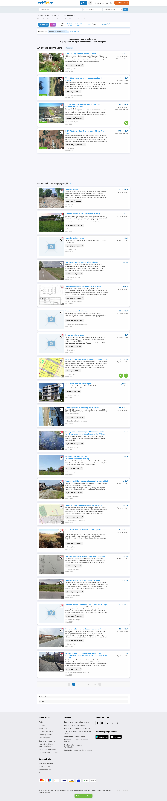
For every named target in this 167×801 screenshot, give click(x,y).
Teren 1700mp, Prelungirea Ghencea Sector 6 (83, 505)
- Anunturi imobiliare (76, 725)
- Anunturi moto (74, 737)
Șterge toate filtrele (75, 31)
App (84, 3)
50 (70, 184)
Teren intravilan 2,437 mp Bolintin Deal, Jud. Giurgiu (86, 605)
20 (67, 184)
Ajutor (41, 722)
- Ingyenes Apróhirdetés (73, 746)
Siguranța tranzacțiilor (47, 741)
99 (88, 684)
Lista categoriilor (45, 738)
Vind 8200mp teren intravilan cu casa (80, 54)
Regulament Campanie (47, 749)
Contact (42, 725)
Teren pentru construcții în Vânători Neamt (82, 262)
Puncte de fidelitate (46, 763)
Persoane (70, 24)
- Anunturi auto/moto (76, 722)
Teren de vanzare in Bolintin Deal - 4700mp (82, 580)
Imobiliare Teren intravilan (57, 32)
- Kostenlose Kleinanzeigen (78, 750)
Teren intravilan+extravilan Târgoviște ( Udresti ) (85, 556)
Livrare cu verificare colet (48, 752)
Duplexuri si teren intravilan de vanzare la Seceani (85, 629)
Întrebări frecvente (46, 731)
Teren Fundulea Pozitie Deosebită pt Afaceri (83, 286)
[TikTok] (117, 723)
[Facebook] (97, 723)
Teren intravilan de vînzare (76, 311)
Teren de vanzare (72, 189)
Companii (78, 24)
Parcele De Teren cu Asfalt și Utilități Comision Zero (86, 359)
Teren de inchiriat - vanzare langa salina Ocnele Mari (86, 481)
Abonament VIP (45, 770)
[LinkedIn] (107, 723)
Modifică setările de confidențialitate (46, 745)
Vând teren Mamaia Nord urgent (78, 384)
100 (94, 684)
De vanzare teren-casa (74, 335)
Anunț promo (44, 773)
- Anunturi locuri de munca (78, 728)
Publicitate (43, 728)
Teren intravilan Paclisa (74, 238)
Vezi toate (69, 48)
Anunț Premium (44, 766)
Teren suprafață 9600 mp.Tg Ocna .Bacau (82, 408)
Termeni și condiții (45, 735)
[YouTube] (102, 723)
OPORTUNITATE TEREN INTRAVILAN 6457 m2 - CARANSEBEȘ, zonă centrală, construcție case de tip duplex (86, 655)
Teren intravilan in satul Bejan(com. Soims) (82, 214)
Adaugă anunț (122, 3)
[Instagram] (112, 723)
